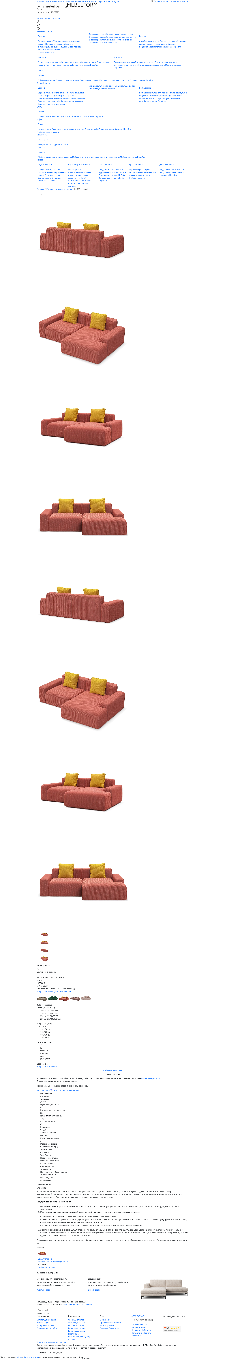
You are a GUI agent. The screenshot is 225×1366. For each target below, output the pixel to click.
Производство (107, 1322)
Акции (111, 1)
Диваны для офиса (97, 34)
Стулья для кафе (121, 80)
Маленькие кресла (164, 47)
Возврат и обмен (76, 1325)
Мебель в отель (98, 157)
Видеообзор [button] (42, 1090)
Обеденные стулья (47, 80)
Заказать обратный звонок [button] (49, 18)
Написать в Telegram (141, 1333)
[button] (38, 21)
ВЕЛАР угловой (45, 1259)
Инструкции (73, 1334)
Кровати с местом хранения (59, 65)
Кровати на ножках (81, 65)
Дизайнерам (69, 1)
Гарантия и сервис (76, 1328)
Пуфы (39, 119)
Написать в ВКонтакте (141, 1330)
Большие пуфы (92, 129)
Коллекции (80, 1)
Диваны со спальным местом (119, 34)
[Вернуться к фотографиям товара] (42, 1250)
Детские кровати (89, 62)
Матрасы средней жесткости (151, 65)
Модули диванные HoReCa (171, 169)
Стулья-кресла (45, 178)
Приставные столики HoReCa (112, 175)
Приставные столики (85, 116)
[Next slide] (41, 193)
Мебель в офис (113, 157)
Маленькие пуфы (76, 129)
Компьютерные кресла (156, 44)
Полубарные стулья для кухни (153, 92)
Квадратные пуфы (59, 129)
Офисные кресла (137, 169)
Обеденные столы (46, 116)
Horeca (88, 1)
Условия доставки (76, 1322)
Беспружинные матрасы (166, 62)
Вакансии (104, 1328)
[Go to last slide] (38, 193)
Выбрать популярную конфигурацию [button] (54, 991)
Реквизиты (114, 1328)
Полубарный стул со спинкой (168, 95)
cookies (18, 1357)
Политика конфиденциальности (51, 1342)
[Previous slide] (38, 928)
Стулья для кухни (137, 80)
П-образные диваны (54, 44)
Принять (86, 1358)
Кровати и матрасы (45, 52)
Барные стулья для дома (73, 98)
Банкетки (118, 129)
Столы (39, 107)
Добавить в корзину (112, 1070)
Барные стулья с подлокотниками (53, 92)
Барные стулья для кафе (49, 101)
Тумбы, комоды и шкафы (48, 132)
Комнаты (41, 147)
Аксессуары (42, 134)
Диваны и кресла (44, 31)
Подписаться (43, 1313)
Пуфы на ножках (106, 129)
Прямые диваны (45, 41)
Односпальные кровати (49, 62)
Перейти (113, 42)
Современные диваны (99, 42)
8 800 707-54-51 (162, 1)
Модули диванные (168, 172)
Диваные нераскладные (49, 49)
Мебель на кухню (64, 157)
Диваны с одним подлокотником (121, 37)
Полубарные (74, 169)
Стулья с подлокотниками (68, 80)
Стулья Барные (43, 83)
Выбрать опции (45, 1261)
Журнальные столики (65, 116)
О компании (105, 1320)
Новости (117, 1322)
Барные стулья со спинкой (101, 86)
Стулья (40, 70)
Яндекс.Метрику (31, 1357)
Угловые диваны (61, 41)
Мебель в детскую (128, 157)
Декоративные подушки (49, 144)
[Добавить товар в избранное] (39, 1270)
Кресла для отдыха (168, 41)
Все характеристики (150, 1078)
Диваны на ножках (97, 37)
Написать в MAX (138, 1327)
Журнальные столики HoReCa (112, 172)
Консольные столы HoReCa (111, 178)
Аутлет (117, 1)
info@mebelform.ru (179, 1)
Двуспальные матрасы (124, 62)
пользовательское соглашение (77, 1304)
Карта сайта (51, 1328)
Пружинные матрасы (145, 62)
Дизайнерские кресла (149, 41)
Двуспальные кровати (70, 62)
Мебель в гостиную (81, 157)
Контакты (41, 1328)
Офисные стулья (106, 80)
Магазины (41, 1)
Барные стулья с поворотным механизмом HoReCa (79, 175)
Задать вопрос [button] (43, 1290)
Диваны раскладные (71, 47)
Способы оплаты (76, 1320)
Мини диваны (110, 39)
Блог (102, 1325)
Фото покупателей (100, 1)
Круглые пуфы (44, 129)
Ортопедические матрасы (126, 65)
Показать (41, 1247)
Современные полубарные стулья (155, 98)
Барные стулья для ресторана (51, 104)
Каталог (40, 1320)
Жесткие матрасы (173, 65)
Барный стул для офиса (124, 86)
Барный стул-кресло (98, 88)
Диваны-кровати (96, 39)
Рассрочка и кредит (77, 1331)
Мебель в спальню (47, 157)
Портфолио (110, 1325)
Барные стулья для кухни (72, 101)
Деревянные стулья (89, 80)
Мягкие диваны (124, 39)
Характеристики (60, 1261)
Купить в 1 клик (112, 1074)
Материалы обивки (55, 1)
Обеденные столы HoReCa (111, 169)
